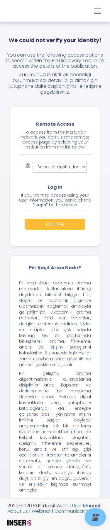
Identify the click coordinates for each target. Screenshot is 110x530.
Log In (53, 224)
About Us (17, 511)
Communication (72, 511)
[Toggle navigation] (97, 11)
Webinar (41, 511)
